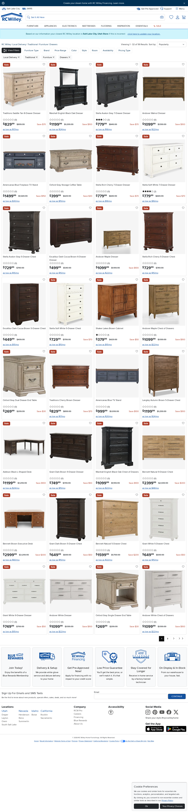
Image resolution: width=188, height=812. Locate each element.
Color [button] (74, 50)
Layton (5, 718)
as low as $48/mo (150, 488)
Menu (182, 8)
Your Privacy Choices (172, 806)
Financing (78, 717)
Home (36, 741)
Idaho (35, 711)
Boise (34, 714)
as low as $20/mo (104, 416)
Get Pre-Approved (149, 8)
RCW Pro (78, 710)
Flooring (106, 26)
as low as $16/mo (104, 129)
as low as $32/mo (104, 560)
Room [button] (95, 50)
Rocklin (44, 714)
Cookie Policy (114, 741)
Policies (75, 741)
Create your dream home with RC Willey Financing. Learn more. (94, 3)
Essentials (142, 26)
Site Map (151, 741)
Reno (21, 718)
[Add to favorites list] (44, 64)
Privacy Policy (167, 800)
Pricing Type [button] (124, 50)
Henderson (24, 714)
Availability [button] (108, 50)
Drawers (53, 44)
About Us (78, 723)
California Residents (100, 741)
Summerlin (24, 721)
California (46, 711)
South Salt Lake (9, 724)
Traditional (33, 44)
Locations (8, 707)
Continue (176, 696)
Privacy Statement (85, 741)
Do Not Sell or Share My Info (136, 741)
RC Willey (6, 44)
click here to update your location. (144, 34)
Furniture (32, 26)
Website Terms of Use (62, 741)
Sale (158, 26)
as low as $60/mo (11, 560)
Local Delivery (20, 44)
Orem (4, 721)
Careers (77, 714)
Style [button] (84, 50)
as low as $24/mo (57, 129)
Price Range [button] (60, 50)
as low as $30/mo (11, 201)
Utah (4, 711)
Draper (5, 714)
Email (96, 692)
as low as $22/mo (150, 129)
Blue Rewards (80, 720)
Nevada (23, 711)
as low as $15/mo (57, 201)
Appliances (50, 26)
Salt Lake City (13, 8)
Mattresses (88, 26)
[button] (21, 3)
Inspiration (123, 26)
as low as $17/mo (11, 129)
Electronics (69, 26)
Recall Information (46, 741)
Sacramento (46, 718)
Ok (146, 806)
